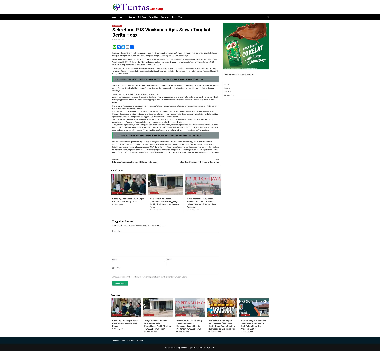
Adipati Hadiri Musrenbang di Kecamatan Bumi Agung (199, 161)
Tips (173, 17)
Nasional (122, 17)
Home (113, 17)
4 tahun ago (117, 39)
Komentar (116, 231)
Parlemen (165, 17)
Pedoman (115, 341)
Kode (123, 341)
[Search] (268, 17)
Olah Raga (142, 17)
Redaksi (140, 341)
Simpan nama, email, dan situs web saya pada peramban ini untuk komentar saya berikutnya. (150, 277)
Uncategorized (117, 25)
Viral (180, 17)
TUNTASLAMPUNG (199, 348)
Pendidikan (153, 17)
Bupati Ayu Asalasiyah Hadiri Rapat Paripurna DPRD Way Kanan (125, 323)
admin (122, 39)
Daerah (132, 17)
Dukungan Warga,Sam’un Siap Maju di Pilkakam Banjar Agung (135, 161)
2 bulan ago (155, 210)
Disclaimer (131, 341)
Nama (115, 259)
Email (169, 259)
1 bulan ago (117, 204)
